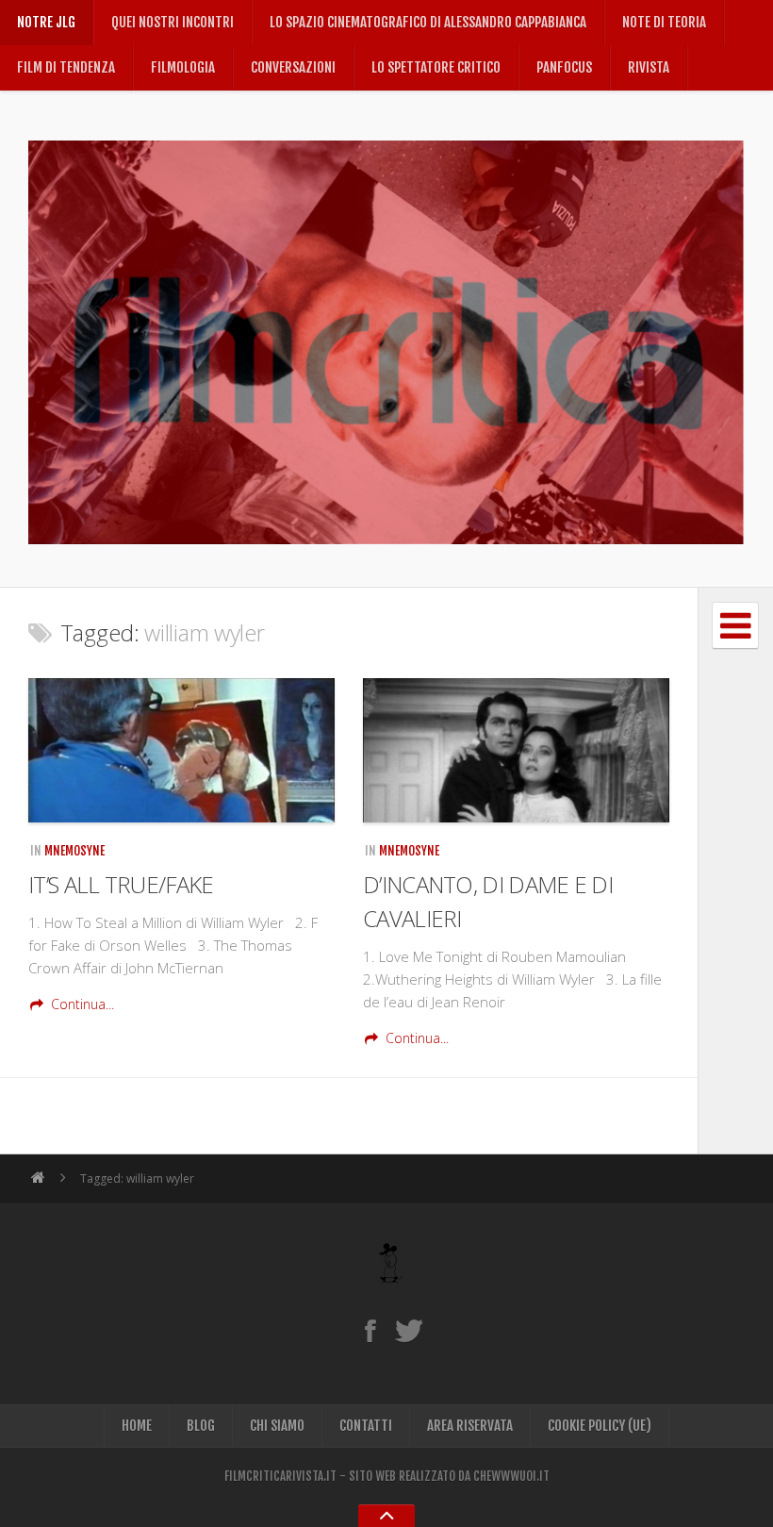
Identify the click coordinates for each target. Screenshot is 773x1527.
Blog (201, 1426)
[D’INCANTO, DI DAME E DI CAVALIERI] (516, 750)
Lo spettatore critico (436, 67)
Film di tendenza (66, 67)
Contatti (365, 1426)
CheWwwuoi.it (511, 1476)
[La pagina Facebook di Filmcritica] (370, 1330)
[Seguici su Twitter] (408, 1330)
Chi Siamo (277, 1426)
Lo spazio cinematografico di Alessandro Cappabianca (428, 22)
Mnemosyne (74, 850)
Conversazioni (293, 67)
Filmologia (183, 67)
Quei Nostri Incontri (172, 22)
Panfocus (564, 67)
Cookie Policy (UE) (599, 1426)
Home (137, 1426)
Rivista (648, 67)
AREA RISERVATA (470, 1426)
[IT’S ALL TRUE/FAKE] (181, 750)
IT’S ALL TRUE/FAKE (120, 884)
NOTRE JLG (46, 22)
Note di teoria (664, 22)
